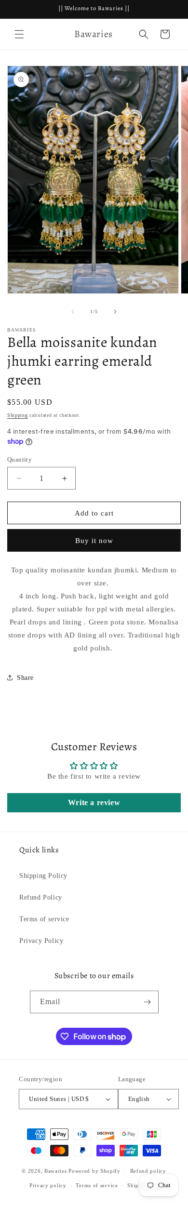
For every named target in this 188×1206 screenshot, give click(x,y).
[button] (19, 34)
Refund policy (148, 1171)
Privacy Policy (41, 940)
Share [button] (25, 677)
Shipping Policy (43, 875)
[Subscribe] (147, 1002)
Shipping (17, 415)
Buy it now (94, 540)
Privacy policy (48, 1185)
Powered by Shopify (94, 1170)
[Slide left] (72, 311)
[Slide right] (115, 311)
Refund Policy (40, 897)
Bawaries (55, 1170)
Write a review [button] (94, 802)
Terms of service (44, 919)
